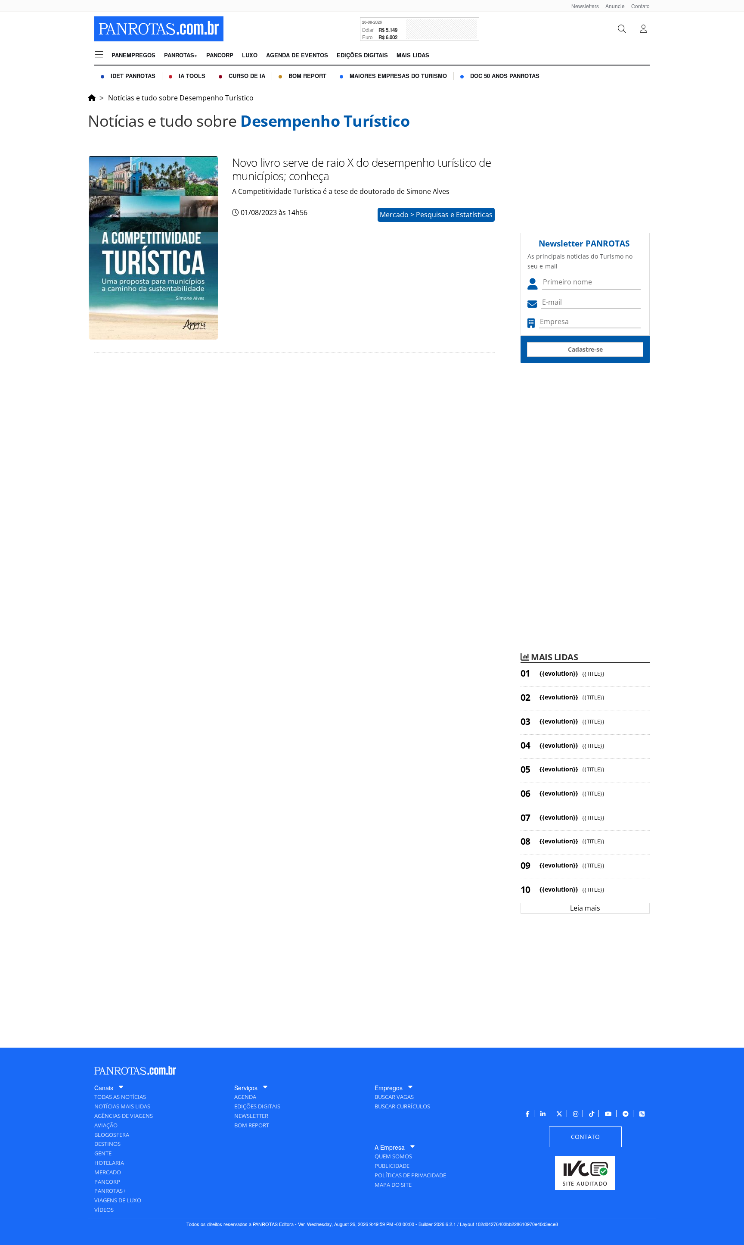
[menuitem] (582, 5)
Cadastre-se (585, 349)
